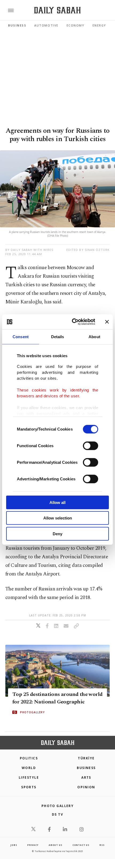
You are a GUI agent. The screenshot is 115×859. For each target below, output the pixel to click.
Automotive (46, 25)
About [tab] (94, 336)
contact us (80, 844)
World (29, 768)
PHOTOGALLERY (32, 712)
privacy (33, 844)
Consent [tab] (21, 336)
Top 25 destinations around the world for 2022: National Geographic (57, 698)
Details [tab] (57, 336)
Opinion (86, 787)
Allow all (57, 502)
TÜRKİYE (86, 758)
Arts (86, 777)
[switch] (90, 445)
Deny (57, 533)
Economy (76, 25)
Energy (99, 25)
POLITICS (29, 758)
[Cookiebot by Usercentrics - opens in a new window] (72, 321)
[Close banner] (107, 322)
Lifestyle (29, 777)
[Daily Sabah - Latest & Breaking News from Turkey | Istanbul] (57, 10)
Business (17, 25)
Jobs (13, 844)
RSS (101, 844)
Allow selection (57, 518)
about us (55, 844)
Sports (28, 787)
